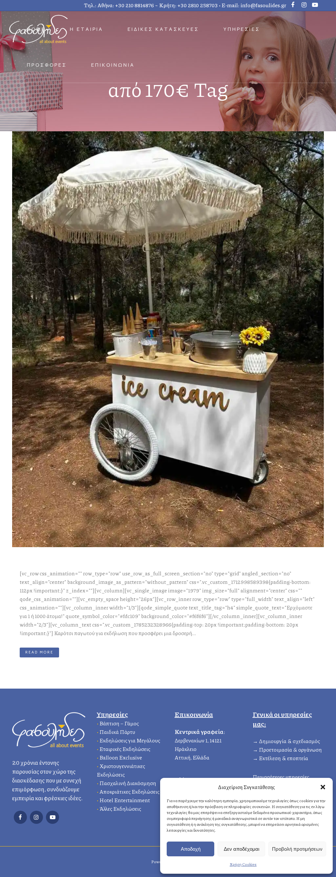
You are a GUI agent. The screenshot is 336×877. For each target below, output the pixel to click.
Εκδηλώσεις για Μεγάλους (129, 740)
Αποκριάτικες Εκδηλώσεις (129, 791)
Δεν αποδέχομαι (241, 849)
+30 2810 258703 (198, 5)
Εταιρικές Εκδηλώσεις (124, 749)
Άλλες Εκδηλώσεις (120, 808)
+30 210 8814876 (134, 5)
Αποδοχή (190, 849)
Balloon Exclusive (120, 757)
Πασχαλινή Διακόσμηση (127, 783)
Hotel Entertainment (124, 800)
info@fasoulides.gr (263, 5)
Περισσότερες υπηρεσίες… (283, 777)
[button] (323, 787)
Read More (39, 652)
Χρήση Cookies (243, 864)
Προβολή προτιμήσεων (297, 849)
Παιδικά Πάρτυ (117, 732)
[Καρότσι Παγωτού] (168, 339)
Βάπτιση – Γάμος (119, 723)
